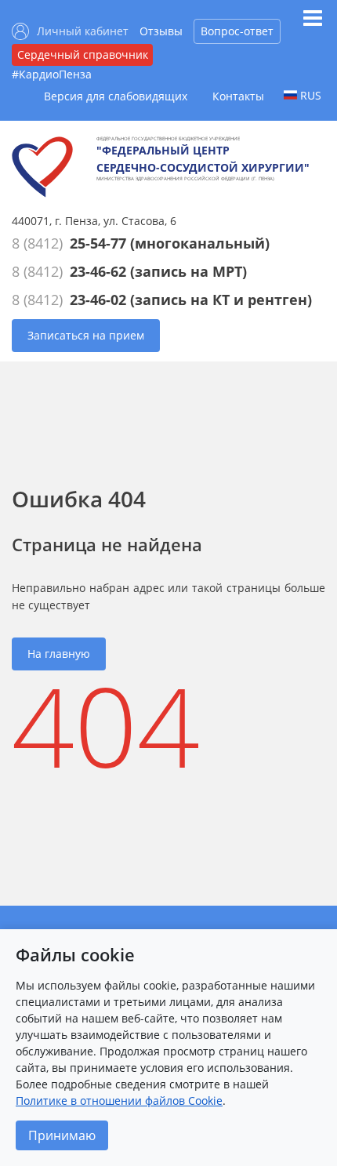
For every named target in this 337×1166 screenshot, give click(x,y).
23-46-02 (98, 299)
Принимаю (62, 1135)
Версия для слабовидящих (115, 96)
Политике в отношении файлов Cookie (119, 1100)
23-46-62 (98, 271)
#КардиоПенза (52, 74)
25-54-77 (98, 243)
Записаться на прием (85, 335)
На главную (58, 653)
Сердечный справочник (82, 54)
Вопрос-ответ (237, 31)
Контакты (238, 96)
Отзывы (161, 31)
